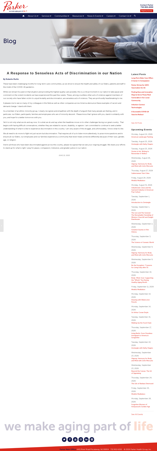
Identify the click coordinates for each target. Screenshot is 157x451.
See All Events (137, 414)
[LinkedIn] (86, 439)
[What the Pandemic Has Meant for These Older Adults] (2, 225)
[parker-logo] (15, 6)
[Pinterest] (92, 439)
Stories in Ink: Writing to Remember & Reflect (140, 152)
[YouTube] (75, 439)
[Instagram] (80, 439)
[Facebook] (69, 439)
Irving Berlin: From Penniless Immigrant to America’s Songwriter (141, 335)
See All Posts (136, 123)
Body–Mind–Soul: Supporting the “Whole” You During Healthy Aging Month (142, 280)
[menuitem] (134, 16)
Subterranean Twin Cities (140, 173)
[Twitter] (64, 439)
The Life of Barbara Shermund (142, 384)
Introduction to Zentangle (141, 202)
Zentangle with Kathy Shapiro (142, 144)
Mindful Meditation (138, 180)
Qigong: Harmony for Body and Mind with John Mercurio (142, 165)
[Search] (135, 16)
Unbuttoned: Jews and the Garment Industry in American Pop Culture (142, 190)
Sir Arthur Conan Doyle (139, 312)
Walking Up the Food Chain (141, 323)
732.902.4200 (116, 449)
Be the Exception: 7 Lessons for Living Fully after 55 (141, 266)
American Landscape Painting (142, 137)
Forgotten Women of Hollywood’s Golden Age (140, 405)
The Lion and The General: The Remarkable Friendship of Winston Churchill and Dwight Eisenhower (142, 216)
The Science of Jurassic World (142, 242)
